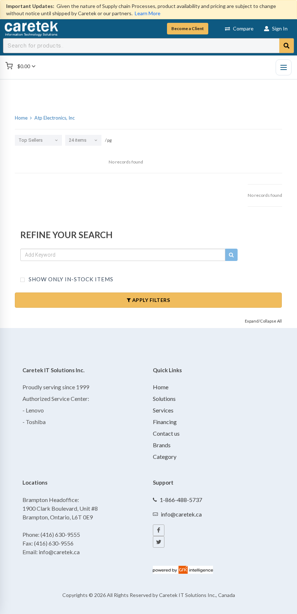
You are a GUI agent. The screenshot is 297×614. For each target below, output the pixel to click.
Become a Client (187, 28)
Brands (162, 444)
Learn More (147, 13)
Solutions (164, 398)
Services (163, 410)
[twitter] (158, 542)
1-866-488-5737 (181, 499)
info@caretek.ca (181, 514)
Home (160, 386)
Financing (165, 421)
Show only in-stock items (70, 279)
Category (164, 456)
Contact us (166, 433)
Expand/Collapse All (263, 321)
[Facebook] (158, 530)
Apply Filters (150, 300)
